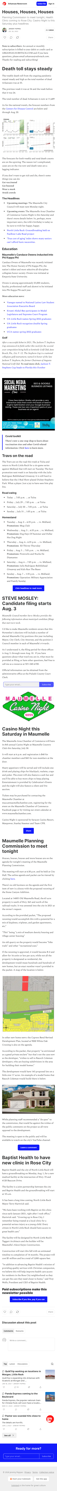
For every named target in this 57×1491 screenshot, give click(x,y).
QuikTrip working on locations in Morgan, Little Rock (21, 1373)
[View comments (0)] (11, 37)
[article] (28, 1379)
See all (7, 1435)
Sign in (51, 4)
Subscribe (42, 4)
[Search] (52, 1364)
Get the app (41, 1479)
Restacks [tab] (19, 1331)
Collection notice (46, 1472)
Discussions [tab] (22, 1364)
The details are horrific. (12, 1422)
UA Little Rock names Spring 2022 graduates (29, 319)
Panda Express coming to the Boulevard (20, 1395)
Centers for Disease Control (20, 108)
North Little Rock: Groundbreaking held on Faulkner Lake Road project (28, 232)
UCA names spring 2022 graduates (24, 332)
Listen (51, 30)
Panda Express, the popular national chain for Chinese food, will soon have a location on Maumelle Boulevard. (21, 1401)
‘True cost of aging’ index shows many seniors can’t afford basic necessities (29, 240)
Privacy (28, 1472)
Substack (15, 1485)
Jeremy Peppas (14, 29)
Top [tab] (5, 1364)
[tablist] (13, 1331)
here (27, 448)
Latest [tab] (12, 1364)
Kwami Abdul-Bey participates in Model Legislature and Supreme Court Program (27, 312)
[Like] (4, 37)
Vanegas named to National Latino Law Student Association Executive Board (30, 304)
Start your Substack (21, 1479)
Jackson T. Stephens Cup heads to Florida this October (26, 365)
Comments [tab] (8, 1331)
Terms (35, 1472)
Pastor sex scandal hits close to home (21, 1417)
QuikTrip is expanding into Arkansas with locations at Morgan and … (21, 1379)
